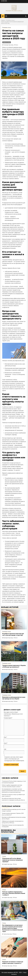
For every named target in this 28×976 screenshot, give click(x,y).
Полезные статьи (6, 27)
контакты (14, 974)
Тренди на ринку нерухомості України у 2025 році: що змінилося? (14, 666)
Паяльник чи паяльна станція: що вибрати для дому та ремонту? (12, 962)
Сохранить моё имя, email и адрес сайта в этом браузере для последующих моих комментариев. (14, 758)
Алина (16, 44)
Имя (5, 737)
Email (5, 743)
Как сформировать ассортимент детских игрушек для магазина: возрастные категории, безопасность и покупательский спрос (13, 790)
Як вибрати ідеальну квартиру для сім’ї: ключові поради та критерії (13, 634)
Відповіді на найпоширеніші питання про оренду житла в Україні (13, 698)
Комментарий (8, 718)
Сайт (5, 749)
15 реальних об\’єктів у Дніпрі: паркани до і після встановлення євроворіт (12, 860)
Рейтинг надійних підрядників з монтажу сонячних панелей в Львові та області (13, 893)
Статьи (4, 856)
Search (22, 771)
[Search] (26, 16)
